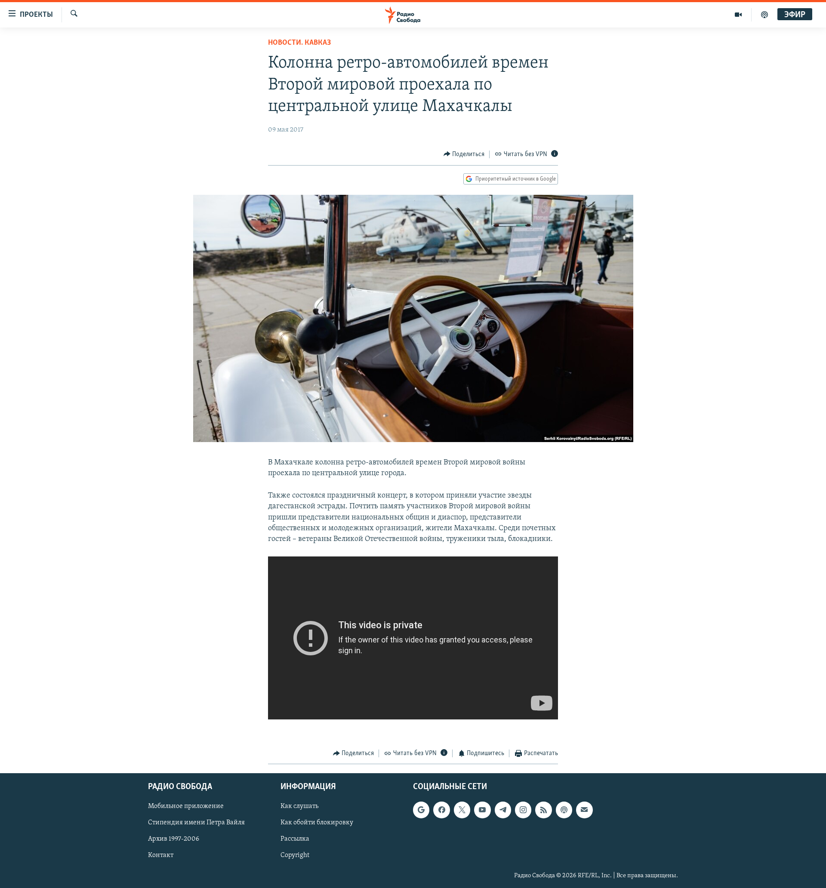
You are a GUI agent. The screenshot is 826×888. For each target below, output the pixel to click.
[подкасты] (764, 14)
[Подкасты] (564, 810)
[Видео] (738, 14)
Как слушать (299, 806)
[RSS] (543, 810)
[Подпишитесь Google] (421, 810)
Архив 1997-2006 (173, 839)
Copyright (294, 855)
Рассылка (294, 839)
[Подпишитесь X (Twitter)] (462, 810)
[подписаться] (584, 810)
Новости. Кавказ (299, 43)
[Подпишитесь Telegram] (503, 810)
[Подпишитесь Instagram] (523, 810)
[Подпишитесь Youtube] (482, 810)
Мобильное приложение (186, 806)
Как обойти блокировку (316, 822)
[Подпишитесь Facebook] (441, 810)
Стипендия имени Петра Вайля (196, 822)
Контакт (160, 855)
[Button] (464, 154)
